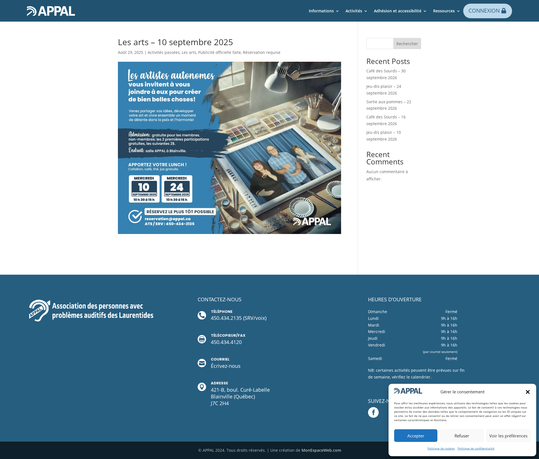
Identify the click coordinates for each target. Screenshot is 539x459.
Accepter (415, 436)
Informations (321, 10)
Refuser (462, 436)
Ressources (444, 10)
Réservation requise (261, 52)
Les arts (189, 52)
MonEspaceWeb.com (321, 450)
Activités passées (164, 52)
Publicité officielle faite (219, 52)
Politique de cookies (441, 448)
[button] (528, 392)
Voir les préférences (508, 436)
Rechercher (407, 43)
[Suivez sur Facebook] (373, 412)
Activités (354, 10)
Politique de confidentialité (476, 448)
